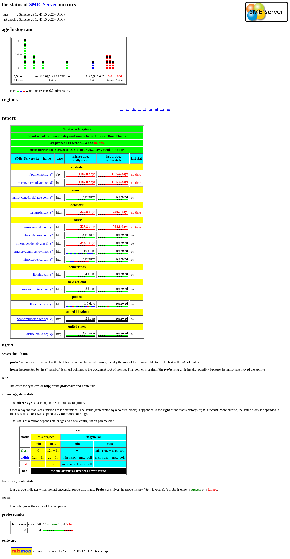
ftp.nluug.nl (40, 274)
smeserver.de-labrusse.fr (32, 243)
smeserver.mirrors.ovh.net (31, 251)
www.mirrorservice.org (32, 319)
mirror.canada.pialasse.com (30, 197)
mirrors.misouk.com (35, 227)
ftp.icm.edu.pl (39, 304)
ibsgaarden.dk (39, 212)
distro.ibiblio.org (37, 334)
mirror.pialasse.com (35, 235)
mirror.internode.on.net (33, 182)
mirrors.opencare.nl (35, 259)
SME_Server (43, 4)
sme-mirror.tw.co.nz (35, 289)
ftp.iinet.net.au (38, 174)
